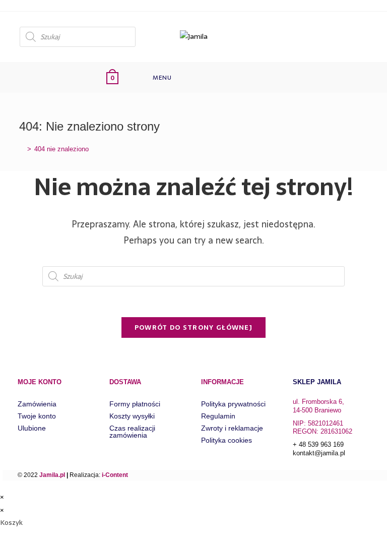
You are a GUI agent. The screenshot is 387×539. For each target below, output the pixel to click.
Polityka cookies (226, 440)
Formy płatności (134, 404)
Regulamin (218, 416)
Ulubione (32, 428)
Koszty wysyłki (132, 416)
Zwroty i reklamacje (232, 428)
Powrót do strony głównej (193, 327)
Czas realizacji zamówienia (132, 431)
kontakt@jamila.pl (319, 453)
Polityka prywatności (233, 404)
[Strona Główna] (21, 149)
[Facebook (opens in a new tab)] (359, 35)
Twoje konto (37, 416)
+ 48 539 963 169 (318, 444)
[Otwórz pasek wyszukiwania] (202, 77)
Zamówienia (37, 404)
